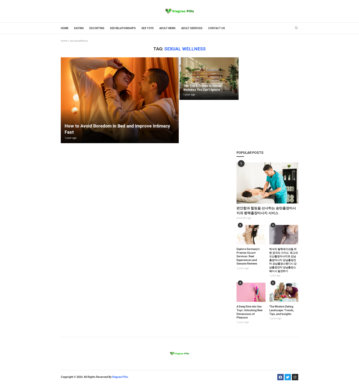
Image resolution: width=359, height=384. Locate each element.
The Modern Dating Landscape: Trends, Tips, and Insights (281, 310)
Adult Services (191, 28)
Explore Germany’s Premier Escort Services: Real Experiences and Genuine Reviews (248, 256)
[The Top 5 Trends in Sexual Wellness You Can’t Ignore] (209, 78)
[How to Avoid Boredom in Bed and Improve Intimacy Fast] (120, 100)
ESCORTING (96, 28)
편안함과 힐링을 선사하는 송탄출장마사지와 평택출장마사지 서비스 (266, 210)
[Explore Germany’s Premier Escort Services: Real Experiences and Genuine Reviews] (251, 234)
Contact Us (216, 28)
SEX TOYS (147, 28)
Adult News (167, 28)
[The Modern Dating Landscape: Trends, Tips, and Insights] (283, 292)
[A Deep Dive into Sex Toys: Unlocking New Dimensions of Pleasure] (251, 292)
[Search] (296, 28)
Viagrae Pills (120, 376)
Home (64, 28)
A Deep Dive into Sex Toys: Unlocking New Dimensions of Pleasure (250, 312)
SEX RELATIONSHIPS (123, 28)
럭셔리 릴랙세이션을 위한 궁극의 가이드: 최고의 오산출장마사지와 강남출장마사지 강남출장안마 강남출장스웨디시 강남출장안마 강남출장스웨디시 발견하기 (283, 260)
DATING (79, 28)
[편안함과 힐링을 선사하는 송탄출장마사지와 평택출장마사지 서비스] (267, 182)
